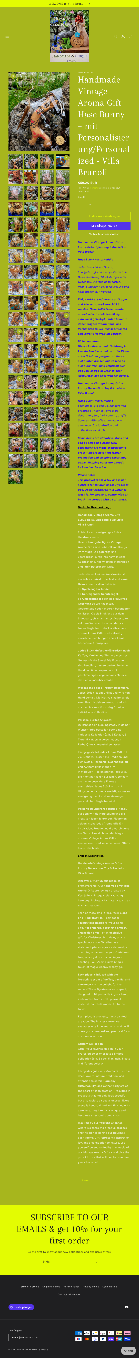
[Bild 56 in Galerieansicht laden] (15, 398)
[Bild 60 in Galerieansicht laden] (15, 414)
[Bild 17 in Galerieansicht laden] (31, 224)
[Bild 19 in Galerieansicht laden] (63, 224)
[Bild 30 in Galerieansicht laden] (47, 272)
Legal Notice (109, 1286)
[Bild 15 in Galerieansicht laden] (63, 209)
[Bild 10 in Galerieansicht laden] (47, 193)
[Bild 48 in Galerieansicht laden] (47, 351)
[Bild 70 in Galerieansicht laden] (47, 445)
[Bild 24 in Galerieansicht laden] (15, 256)
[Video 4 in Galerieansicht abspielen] (63, 366)
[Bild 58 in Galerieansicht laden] (47, 398)
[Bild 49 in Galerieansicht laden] (63, 351)
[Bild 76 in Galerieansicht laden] (15, 477)
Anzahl (81, 197)
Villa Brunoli (23, 1349)
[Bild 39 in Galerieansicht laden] (63, 303)
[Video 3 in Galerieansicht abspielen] (15, 335)
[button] (7, 36)
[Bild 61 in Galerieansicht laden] (31, 414)
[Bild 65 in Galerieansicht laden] (31, 430)
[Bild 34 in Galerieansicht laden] (47, 288)
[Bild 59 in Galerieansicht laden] (63, 398)
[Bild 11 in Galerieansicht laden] (63, 193)
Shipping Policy (51, 1286)
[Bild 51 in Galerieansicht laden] (31, 366)
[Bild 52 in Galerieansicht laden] (47, 366)
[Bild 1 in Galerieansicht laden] (15, 161)
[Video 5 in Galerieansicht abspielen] (15, 382)
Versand (94, 188)
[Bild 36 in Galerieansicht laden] (15, 303)
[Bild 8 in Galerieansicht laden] (15, 193)
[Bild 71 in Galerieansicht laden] (63, 445)
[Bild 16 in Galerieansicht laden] (15, 224)
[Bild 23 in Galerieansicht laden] (63, 240)
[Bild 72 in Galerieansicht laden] (15, 461)
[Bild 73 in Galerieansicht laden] (31, 461)
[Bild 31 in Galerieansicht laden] (63, 272)
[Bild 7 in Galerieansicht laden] (63, 177)
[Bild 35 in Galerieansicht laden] (63, 288)
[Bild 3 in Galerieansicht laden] (47, 161)
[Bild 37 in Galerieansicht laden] (31, 303)
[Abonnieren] (96, 1262)
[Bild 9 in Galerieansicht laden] (31, 193)
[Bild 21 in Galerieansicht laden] (31, 240)
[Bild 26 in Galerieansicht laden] (47, 256)
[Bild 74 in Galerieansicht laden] (47, 461)
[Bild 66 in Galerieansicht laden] (47, 430)
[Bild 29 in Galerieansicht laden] (31, 272)
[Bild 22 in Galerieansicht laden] (47, 240)
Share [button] (85, 1180)
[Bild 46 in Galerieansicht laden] (15, 351)
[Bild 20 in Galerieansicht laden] (15, 240)
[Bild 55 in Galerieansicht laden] (63, 382)
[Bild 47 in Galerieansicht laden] (31, 351)
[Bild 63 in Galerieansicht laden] (63, 414)
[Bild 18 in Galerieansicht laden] (47, 224)
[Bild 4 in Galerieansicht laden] (15, 177)
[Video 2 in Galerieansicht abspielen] (63, 319)
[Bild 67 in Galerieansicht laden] (63, 430)
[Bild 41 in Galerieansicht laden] (31, 319)
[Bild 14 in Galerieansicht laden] (47, 209)
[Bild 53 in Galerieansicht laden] (31, 382)
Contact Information (69, 1294)
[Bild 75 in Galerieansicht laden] (63, 461)
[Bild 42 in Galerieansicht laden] (47, 319)
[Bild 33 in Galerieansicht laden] (31, 288)
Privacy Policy (91, 1286)
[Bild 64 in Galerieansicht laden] (15, 430)
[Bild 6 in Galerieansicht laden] (47, 177)
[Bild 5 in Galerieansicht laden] (31, 177)
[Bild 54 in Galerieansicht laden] (47, 382)
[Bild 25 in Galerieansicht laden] (31, 256)
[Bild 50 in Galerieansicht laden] (15, 366)
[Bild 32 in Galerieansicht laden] (15, 288)
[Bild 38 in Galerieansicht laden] (47, 303)
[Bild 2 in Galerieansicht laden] (31, 161)
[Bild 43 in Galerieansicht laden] (31, 335)
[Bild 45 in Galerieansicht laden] (63, 335)
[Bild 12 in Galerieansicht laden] (15, 209)
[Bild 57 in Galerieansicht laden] (31, 398)
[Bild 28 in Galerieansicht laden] (15, 272)
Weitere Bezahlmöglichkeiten (104, 234)
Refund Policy (72, 1286)
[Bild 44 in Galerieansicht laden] (47, 335)
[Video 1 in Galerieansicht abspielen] (63, 161)
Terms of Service (29, 1286)
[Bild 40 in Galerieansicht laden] (15, 319)
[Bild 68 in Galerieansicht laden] (15, 445)
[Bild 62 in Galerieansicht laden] (47, 414)
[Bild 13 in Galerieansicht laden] (31, 209)
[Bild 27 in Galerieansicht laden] (63, 256)
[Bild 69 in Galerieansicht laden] (31, 445)
